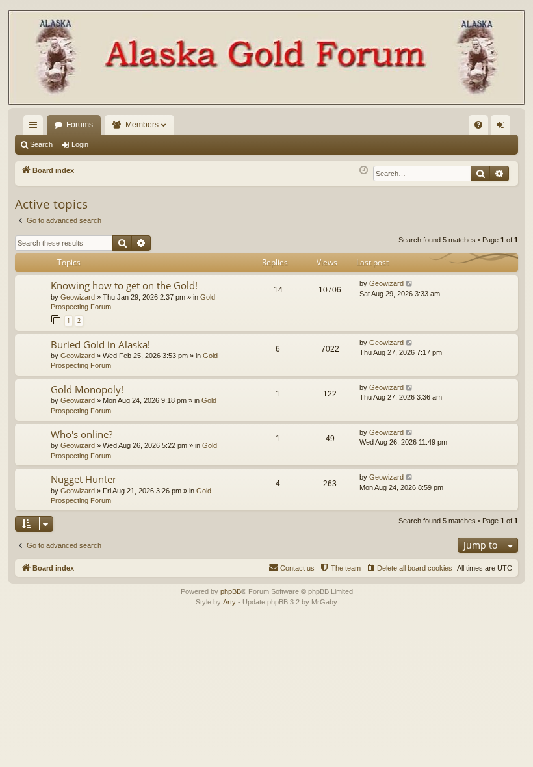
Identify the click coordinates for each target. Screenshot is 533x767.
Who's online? (81, 434)
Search (41, 144)
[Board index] (266, 59)
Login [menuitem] (503, 127)
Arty (229, 602)
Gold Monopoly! (87, 389)
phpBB (230, 591)
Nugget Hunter (83, 479)
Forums (79, 124)
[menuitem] (478, 125)
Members (142, 124)
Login (80, 144)
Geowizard (77, 297)
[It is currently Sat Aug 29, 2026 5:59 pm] (363, 170)
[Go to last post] (410, 284)
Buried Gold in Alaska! (100, 344)
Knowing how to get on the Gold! (124, 285)
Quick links (36, 127)
